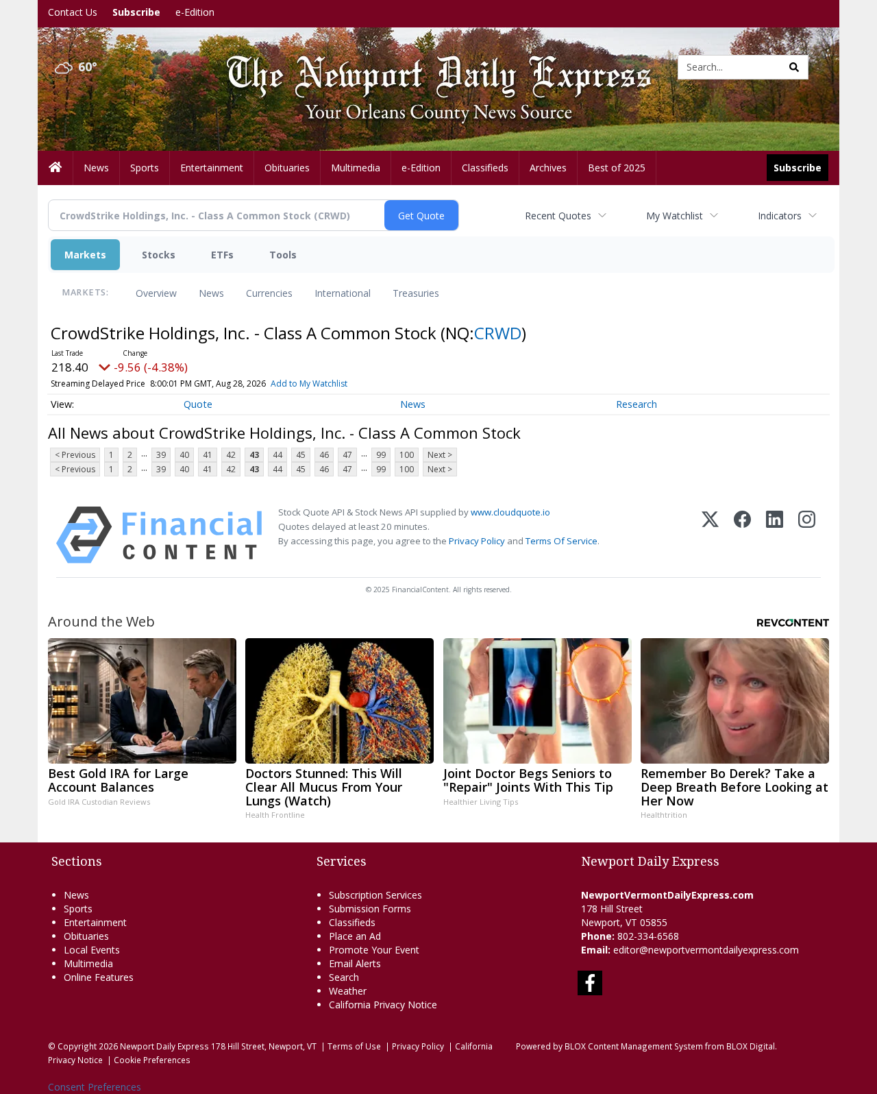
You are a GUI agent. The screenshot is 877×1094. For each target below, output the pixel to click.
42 (231, 455)
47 (347, 455)
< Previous (75, 455)
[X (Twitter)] (710, 535)
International (342, 293)
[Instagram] (807, 535)
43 (254, 455)
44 (277, 455)
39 (161, 455)
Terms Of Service (561, 541)
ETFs (222, 254)
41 (207, 455)
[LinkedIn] (775, 535)
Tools (283, 254)
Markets (85, 254)
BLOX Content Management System (634, 1046)
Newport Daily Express (164, 1046)
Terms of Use (354, 1046)
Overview (156, 293)
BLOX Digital (750, 1046)
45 (301, 455)
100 (406, 455)
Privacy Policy (477, 541)
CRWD (497, 332)
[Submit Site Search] (794, 67)
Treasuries (416, 293)
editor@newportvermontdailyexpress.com (706, 949)
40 (184, 455)
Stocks (158, 254)
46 (324, 455)
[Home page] (428, 66)
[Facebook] (742, 535)
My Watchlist (674, 215)
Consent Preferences (94, 1086)
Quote (198, 404)
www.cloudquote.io (510, 512)
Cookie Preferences (152, 1059)
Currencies (269, 293)
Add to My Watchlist (309, 383)
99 (381, 455)
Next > (440, 455)
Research (636, 404)
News (211, 293)
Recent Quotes (558, 215)
